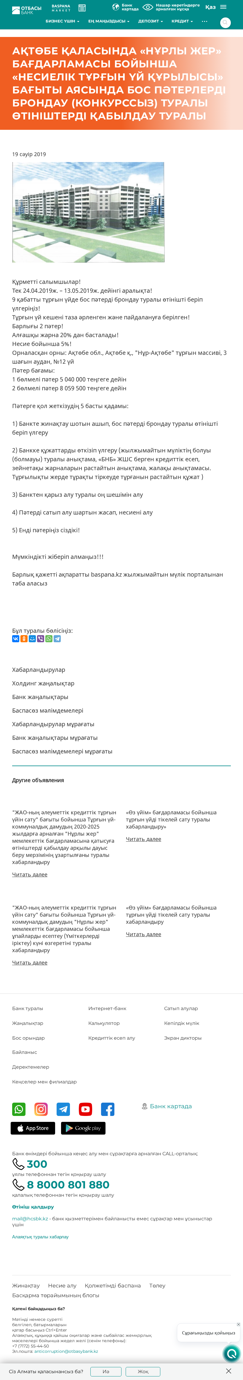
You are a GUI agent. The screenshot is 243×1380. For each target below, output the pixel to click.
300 (37, 1164)
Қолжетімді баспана (113, 1285)
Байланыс (24, 1052)
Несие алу (62, 1285)
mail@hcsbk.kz (30, 1219)
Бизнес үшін (61, 21)
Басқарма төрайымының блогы (55, 1295)
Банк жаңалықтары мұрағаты (55, 738)
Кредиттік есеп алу (111, 1038)
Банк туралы (27, 1008)
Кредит (181, 21)
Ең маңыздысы (107, 21)
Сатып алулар (181, 1008)
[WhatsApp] (48, 638)
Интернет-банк (107, 1008)
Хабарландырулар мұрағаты (53, 724)
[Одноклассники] (24, 638)
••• (205, 21)
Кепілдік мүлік (181, 1023)
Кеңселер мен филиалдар (44, 1082)
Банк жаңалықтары (40, 697)
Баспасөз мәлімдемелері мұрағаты (62, 751)
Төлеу (157, 1285)
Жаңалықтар (27, 1023)
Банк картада (171, 1106)
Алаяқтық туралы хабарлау (40, 1237)
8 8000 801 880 (68, 1184)
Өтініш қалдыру (33, 1207)
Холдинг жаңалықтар (43, 683)
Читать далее (29, 874)
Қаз (210, 7)
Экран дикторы (183, 1038)
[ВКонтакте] (15, 638)
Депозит (149, 21)
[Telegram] (57, 638)
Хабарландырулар (38, 670)
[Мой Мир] (32, 638)
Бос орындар (28, 1038)
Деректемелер (30, 1067)
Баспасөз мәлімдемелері (47, 710)
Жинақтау (26, 1285)
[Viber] (40, 638)
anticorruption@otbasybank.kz (66, 1351)
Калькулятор (104, 1023)
